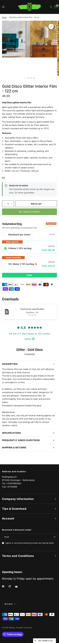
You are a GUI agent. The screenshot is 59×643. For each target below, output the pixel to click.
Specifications (11, 433)
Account (8, 518)
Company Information (18, 499)
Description (10, 364)
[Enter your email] (54, 537)
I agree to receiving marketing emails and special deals (29, 543)
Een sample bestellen (29, 211)
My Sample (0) (46, 640)
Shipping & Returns (14, 447)
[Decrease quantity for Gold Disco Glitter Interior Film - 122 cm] (4, 204)
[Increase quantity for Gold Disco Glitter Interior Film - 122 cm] (12, 204)
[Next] (34, 78)
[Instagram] (12, 586)
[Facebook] (5, 586)
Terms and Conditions (18, 556)
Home (4, 17)
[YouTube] (18, 587)
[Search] (51, 7)
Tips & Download (14, 508)
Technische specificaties (32, 309)
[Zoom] (51, 26)
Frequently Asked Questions (21, 440)
